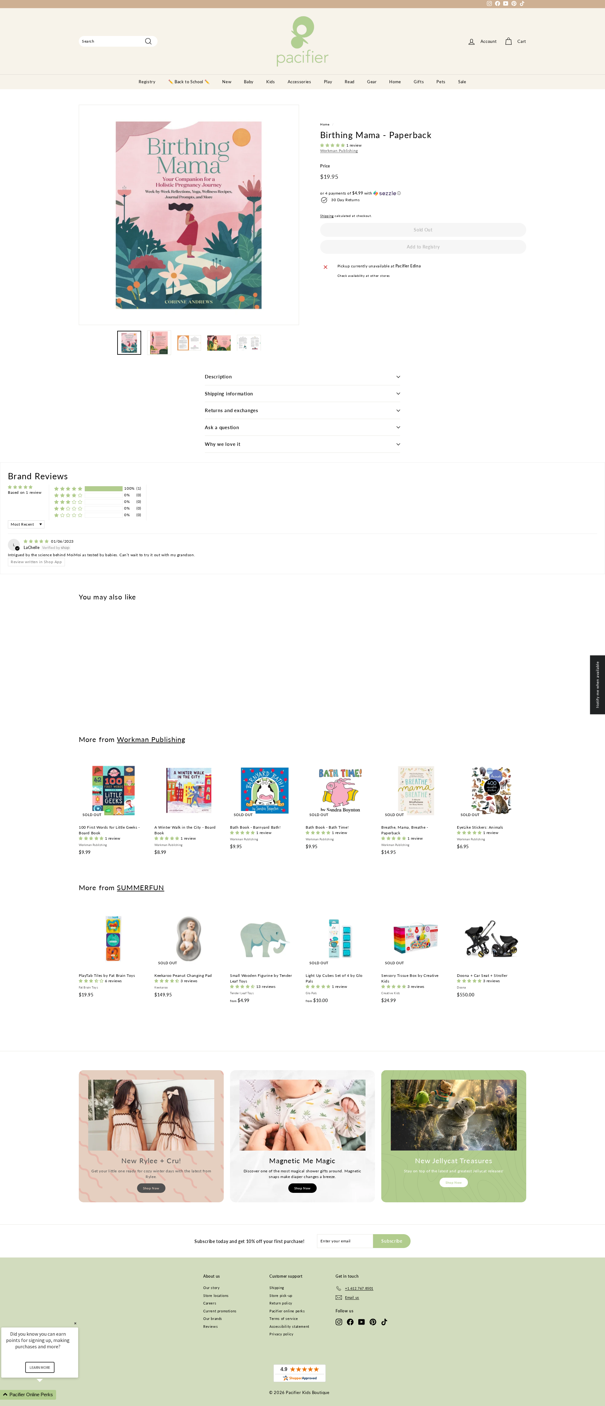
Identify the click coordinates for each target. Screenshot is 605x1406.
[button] (333, 145)
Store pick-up (280, 1295)
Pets (441, 81)
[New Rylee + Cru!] (151, 1115)
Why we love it (222, 444)
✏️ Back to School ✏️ (189, 81)
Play (328, 81)
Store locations (216, 1295)
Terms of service (283, 1318)
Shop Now (151, 1188)
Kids (270, 81)
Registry (147, 81)
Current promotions (220, 1311)
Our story (211, 1288)
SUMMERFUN (140, 887)
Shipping (327, 216)
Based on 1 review (24, 492)
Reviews (210, 1326)
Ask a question (222, 427)
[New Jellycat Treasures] (454, 1115)
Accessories (299, 81)
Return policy (280, 1303)
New (226, 81)
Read (349, 81)
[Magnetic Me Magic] (302, 1115)
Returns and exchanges (231, 410)
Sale (462, 81)
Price (325, 165)
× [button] (75, 1323)
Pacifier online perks (287, 1311)
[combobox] (118, 41)
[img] (37, 541)
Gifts (419, 81)
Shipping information (229, 393)
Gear (372, 81)
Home (395, 81)
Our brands (212, 1318)
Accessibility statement (289, 1326)
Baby (249, 81)
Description (218, 376)
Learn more (40, 1367)
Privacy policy (281, 1334)
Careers (209, 1303)
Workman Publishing (339, 150)
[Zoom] (189, 215)
